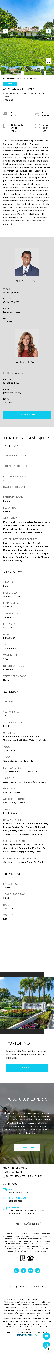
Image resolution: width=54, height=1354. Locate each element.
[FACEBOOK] (23, 1270)
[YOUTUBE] (30, 1270)
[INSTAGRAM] (16, 1270)
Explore (27, 1068)
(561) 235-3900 (11, 302)
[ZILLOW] (37, 1270)
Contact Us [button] (27, 1147)
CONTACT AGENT (27, 415)
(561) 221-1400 (11, 382)
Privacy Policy (38, 1286)
